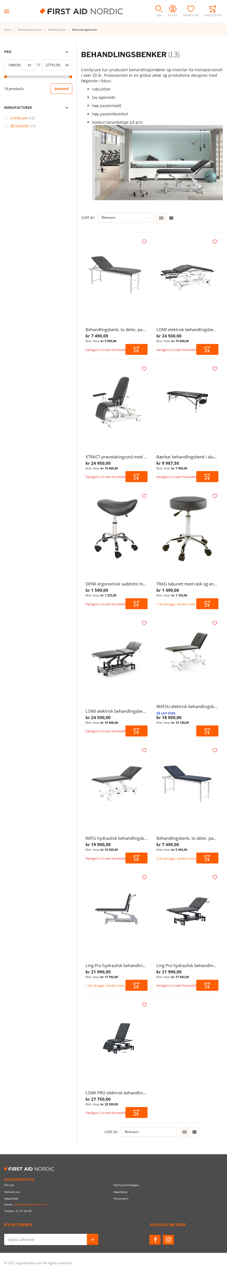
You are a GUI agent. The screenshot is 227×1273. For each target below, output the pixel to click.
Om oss (9, 1185)
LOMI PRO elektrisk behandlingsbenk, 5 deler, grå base (138, 1092)
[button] (145, 241)
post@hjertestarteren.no (30, 1204)
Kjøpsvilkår (11, 1198)
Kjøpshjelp (120, 1192)
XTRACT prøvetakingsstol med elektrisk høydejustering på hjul (144, 456)
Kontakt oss (12, 1192)
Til (38, 64)
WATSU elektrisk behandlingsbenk (188, 706)
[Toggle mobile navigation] (6, 11)
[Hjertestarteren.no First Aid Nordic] (81, 11)
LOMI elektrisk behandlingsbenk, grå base (125, 711)
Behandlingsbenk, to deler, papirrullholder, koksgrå (135, 329)
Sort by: (88, 217)
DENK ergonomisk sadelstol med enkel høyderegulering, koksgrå (147, 584)
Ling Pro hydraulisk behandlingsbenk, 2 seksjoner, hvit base (143, 965)
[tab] (38, 52)
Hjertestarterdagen (126, 1185)
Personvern (121, 1198)
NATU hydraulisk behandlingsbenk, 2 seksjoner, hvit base (140, 838)
